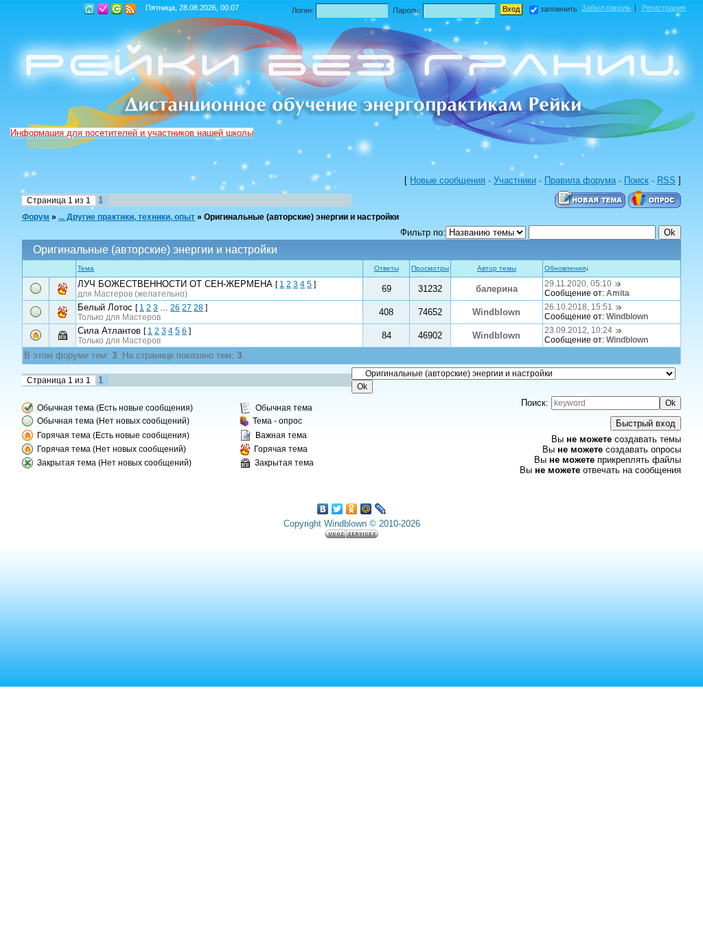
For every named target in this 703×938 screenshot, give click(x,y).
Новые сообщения (447, 180)
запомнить (558, 9)
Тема (86, 268)
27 (187, 307)
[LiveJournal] (380, 509)
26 (175, 307)
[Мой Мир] (366, 509)
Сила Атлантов (109, 330)
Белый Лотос (105, 307)
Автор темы (496, 268)
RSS (130, 8)
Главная (89, 8)
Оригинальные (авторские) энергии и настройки (301, 217)
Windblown (496, 312)
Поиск (636, 180)
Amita (618, 293)
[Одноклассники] (352, 509)
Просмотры (430, 268)
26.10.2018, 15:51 (578, 307)
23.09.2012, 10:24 (578, 330)
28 (198, 307)
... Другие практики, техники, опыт (126, 217)
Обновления (565, 268)
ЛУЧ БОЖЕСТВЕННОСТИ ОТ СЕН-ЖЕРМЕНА (175, 284)
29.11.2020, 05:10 (578, 283)
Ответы (386, 268)
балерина (497, 289)
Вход (116, 8)
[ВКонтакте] (323, 509)
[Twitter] (337, 509)
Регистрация (102, 8)
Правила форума (580, 180)
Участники (515, 180)
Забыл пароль (606, 7)
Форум (35, 217)
